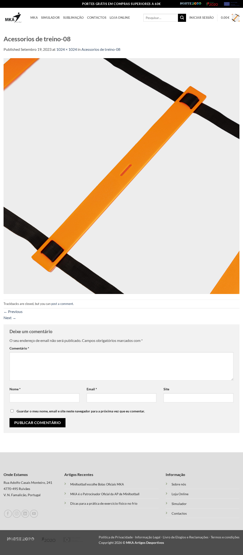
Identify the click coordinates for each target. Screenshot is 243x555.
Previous (13, 311)
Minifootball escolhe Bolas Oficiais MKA (97, 484)
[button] (201, 18)
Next (10, 317)
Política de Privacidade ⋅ (117, 537)
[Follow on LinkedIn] (25, 514)
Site (166, 389)
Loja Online (120, 17)
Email (92, 389)
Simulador (50, 17)
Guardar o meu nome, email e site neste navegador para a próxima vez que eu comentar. (81, 411)
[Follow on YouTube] (34, 514)
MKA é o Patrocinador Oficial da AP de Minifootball (104, 494)
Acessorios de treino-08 (100, 49)
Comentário (19, 348)
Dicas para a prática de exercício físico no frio (103, 503)
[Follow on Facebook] (8, 514)
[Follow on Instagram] (16, 514)
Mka (34, 17)
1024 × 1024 (66, 49)
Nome (15, 389)
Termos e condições (225, 537)
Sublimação (73, 17)
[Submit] (182, 18)
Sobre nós (179, 484)
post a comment (62, 304)
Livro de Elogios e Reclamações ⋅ (187, 537)
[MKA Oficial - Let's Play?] (13, 17)
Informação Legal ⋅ (149, 537)
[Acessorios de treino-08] (121, 175)
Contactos (96, 17)
